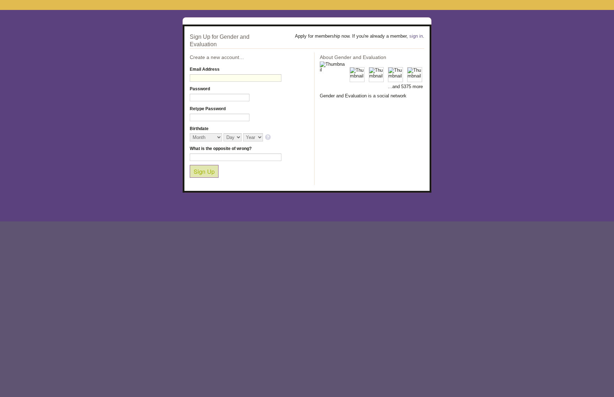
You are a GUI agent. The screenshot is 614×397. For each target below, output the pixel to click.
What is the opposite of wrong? (221, 148)
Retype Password (208, 108)
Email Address (205, 69)
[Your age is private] (268, 137)
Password (200, 88)
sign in (416, 36)
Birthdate (199, 128)
